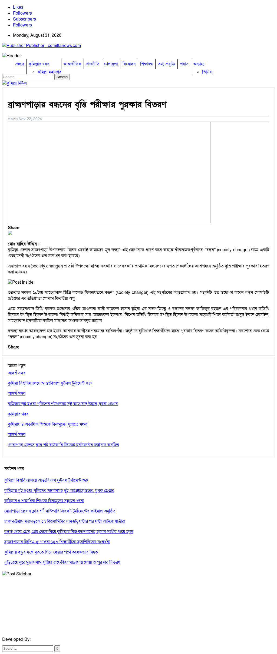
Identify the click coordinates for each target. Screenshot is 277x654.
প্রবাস (184, 64)
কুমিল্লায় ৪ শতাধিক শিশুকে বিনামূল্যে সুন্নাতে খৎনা (44, 501)
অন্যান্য (199, 64)
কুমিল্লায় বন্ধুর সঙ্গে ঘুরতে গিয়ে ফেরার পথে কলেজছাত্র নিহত (51, 552)
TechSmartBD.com (50, 639)
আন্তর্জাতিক (72, 64)
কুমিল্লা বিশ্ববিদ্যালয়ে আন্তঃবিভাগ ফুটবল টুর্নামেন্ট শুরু (46, 480)
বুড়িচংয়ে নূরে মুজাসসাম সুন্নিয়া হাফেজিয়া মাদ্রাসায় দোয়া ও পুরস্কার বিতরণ (62, 562)
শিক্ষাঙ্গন (146, 64)
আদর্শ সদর (16, 373)
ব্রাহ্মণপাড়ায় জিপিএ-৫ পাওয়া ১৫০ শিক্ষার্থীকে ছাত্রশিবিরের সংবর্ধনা (57, 542)
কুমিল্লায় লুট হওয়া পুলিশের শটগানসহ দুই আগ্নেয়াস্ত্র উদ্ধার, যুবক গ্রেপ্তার (59, 491)
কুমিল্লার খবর (39, 64)
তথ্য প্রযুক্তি (166, 64)
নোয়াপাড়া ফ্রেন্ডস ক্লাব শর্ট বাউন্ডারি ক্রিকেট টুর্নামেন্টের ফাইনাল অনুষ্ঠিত (60, 511)
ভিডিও (207, 72)
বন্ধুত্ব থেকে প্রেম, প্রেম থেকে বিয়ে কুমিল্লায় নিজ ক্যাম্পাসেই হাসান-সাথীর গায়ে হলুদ (68, 532)
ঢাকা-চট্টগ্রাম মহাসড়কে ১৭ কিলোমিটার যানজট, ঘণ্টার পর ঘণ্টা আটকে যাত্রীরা (64, 521)
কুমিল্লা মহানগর (49, 72)
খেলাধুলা (111, 64)
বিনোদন (129, 64)
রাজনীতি (93, 64)
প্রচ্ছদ (19, 64)
